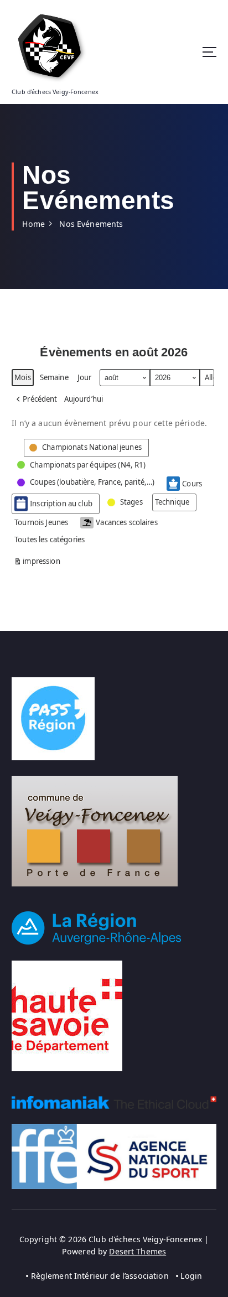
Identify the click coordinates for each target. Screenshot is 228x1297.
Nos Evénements (91, 224)
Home (33, 224)
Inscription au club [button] (61, 504)
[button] (36, 399)
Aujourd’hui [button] (83, 399)
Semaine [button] (54, 377)
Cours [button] (192, 484)
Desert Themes (137, 1251)
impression (37, 563)
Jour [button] (84, 377)
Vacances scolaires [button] (127, 522)
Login (191, 1275)
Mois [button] (22, 377)
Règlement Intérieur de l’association (100, 1275)
